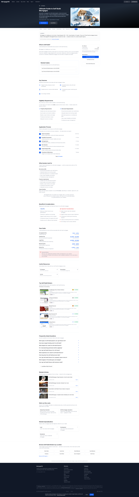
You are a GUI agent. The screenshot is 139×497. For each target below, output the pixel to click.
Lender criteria (59, 29)
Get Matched (134, 1)
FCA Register (40, 486)
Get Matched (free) (90, 59)
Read (76, 379)
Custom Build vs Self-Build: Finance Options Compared (59, 388)
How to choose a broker (68, 469)
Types (32, 1)
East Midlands (92, 451)
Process (53, 29)
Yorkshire (46, 453)
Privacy (67, 491)
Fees (64, 29)
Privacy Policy (86, 477)
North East (92, 453)
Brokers (72, 29)
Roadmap (65, 480)
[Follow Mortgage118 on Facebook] (36, 471)
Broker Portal (66, 477)
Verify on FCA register (55, 39)
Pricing (65, 478)
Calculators (37, 1)
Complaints (86, 474)
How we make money (88, 472)
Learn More (53, 22)
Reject (87, 494)
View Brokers (43, 22)
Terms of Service (87, 478)
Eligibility (49, 29)
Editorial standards (87, 471)
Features (45, 29)
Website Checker (67, 481)
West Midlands (77, 451)
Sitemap (85, 475)
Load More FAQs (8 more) (47, 366)
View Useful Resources (90, 63)
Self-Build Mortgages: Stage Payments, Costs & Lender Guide (60, 377)
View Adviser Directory (90, 56)
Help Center (86, 469)
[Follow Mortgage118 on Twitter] (38, 471)
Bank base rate (66, 475)
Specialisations (66, 472)
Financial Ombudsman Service (65, 487)
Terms (72, 491)
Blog (65, 474)
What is (41, 29)
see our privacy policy (61, 495)
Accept (91, 494)
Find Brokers (66, 468)
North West (46, 451)
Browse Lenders (67, 471)
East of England (77, 453)
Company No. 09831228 (79, 488)
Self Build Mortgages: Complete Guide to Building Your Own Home (61, 394)
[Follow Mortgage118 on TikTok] (44, 471)
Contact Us (86, 468)
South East (62, 451)
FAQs (76, 29)
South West (62, 453)
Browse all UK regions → (43, 456)
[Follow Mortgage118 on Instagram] (41, 471)
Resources (68, 29)
